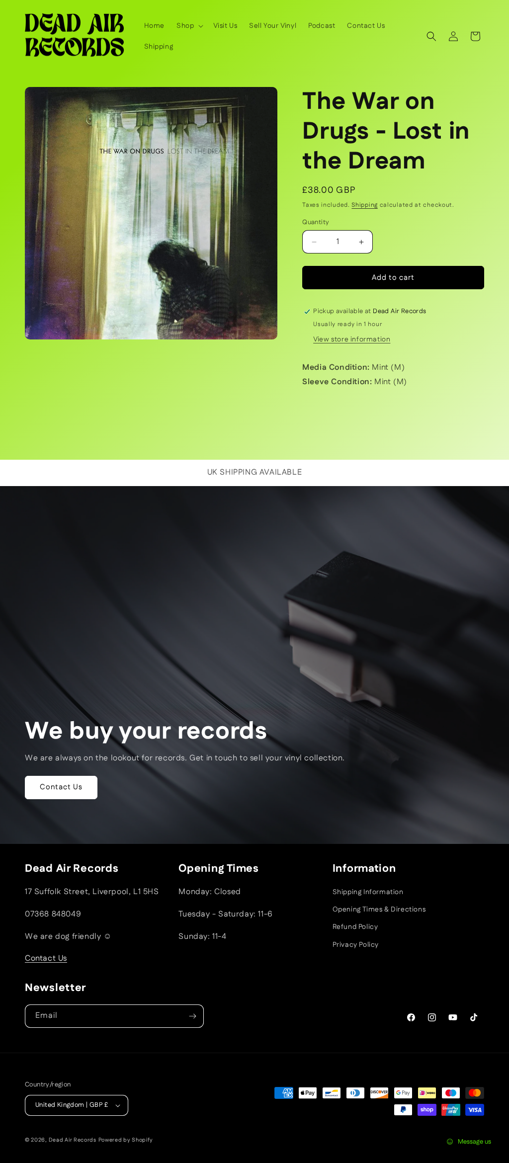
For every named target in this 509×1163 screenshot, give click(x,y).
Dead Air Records (72, 1140)
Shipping (364, 205)
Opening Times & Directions (379, 909)
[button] (188, 25)
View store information (351, 339)
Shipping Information (368, 892)
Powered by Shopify (126, 1140)
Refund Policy (355, 927)
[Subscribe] (192, 1016)
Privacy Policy (356, 945)
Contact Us (61, 787)
